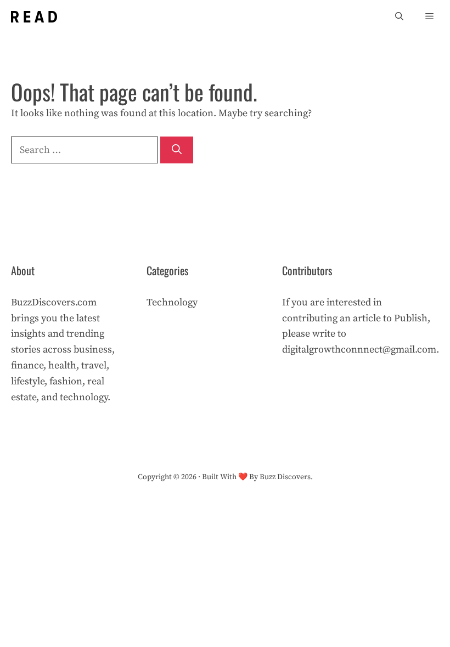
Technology (172, 302)
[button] (399, 16)
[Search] (176, 150)
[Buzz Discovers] (34, 16)
